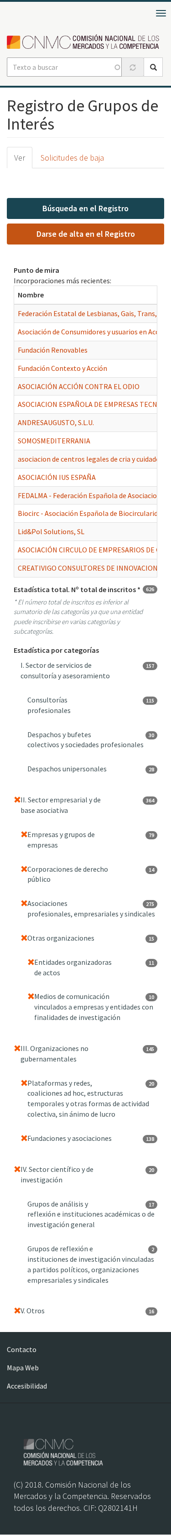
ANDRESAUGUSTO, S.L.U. (56, 422)
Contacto (21, 1349)
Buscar (153, 67)
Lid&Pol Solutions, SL (51, 531)
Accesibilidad (27, 1385)
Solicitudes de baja (72, 157)
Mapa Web (23, 1367)
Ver (19, 157)
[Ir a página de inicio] (85, 42)
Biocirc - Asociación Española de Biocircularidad (91, 513)
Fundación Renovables (53, 349)
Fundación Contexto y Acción (62, 368)
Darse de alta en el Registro (85, 234)
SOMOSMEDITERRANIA (54, 440)
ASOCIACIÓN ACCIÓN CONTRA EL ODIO (79, 386)
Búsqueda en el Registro (85, 208)
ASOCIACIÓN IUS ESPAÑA (57, 477)
